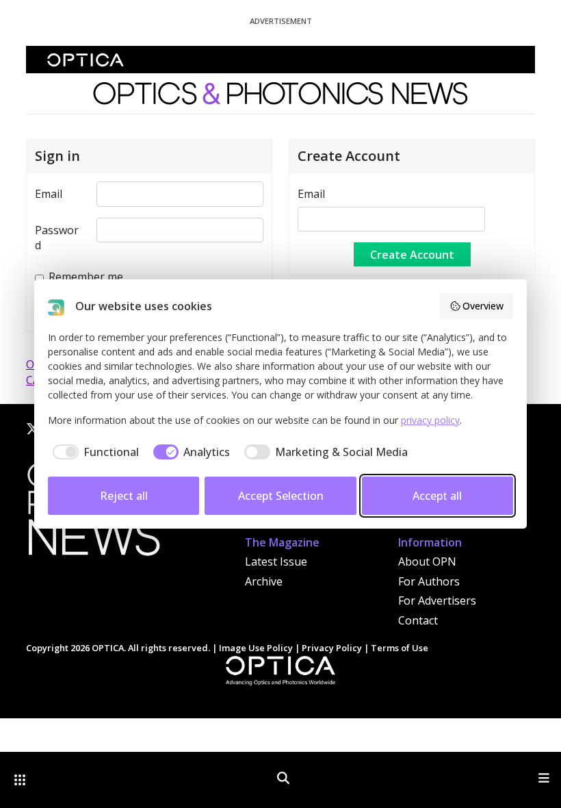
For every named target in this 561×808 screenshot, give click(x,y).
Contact (418, 620)
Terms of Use (399, 648)
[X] (33, 428)
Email (48, 193)
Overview (483, 305)
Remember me (86, 276)
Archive (264, 581)
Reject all (124, 495)
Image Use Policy (256, 648)
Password (57, 238)
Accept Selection (281, 495)
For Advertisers (437, 600)
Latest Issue (276, 561)
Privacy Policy (332, 648)
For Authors (429, 581)
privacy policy (430, 420)
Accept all (437, 495)
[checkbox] (93, 452)
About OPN (427, 561)
